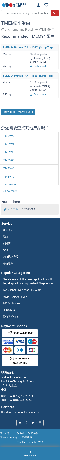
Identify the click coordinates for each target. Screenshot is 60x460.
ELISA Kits (9, 310)
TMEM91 (9, 144)
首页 (6, 209)
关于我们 (5, 433)
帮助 (5, 236)
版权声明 (19, 433)
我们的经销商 (11, 316)
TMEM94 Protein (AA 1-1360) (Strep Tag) (28, 47)
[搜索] (55, 13)
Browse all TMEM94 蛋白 (18, 111)
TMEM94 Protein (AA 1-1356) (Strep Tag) (28, 75)
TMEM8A (9, 168)
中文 (25, 422)
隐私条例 (33, 433)
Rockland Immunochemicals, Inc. (20, 412)
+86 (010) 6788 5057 (19, 400)
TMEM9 (8, 152)
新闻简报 (8, 243)
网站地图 (8, 263)
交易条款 (27, 437)
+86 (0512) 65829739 (20, 396)
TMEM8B (9, 160)
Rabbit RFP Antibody (15, 296)
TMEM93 (9, 135)
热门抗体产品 (11, 256)
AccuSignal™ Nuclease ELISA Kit (22, 290)
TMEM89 (9, 176)
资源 (5, 250)
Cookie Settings (9, 437)
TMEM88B (10, 184)
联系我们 (8, 230)
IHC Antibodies (11, 303)
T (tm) (16, 209)
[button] (9, 191)
